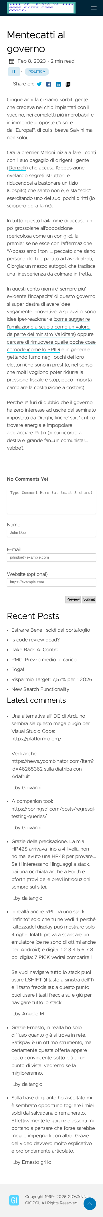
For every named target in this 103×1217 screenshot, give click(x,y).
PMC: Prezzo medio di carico (44, 659)
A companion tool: (32, 801)
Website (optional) (27, 574)
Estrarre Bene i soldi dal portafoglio (50, 630)
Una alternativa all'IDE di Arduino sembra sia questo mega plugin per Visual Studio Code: (50, 724)
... (53, 870)
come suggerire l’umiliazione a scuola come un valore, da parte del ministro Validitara (48, 327)
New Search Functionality (40, 689)
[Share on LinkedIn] (58, 84)
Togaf (18, 669)
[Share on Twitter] (39, 84)
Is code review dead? (35, 640)
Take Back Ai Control (35, 649)
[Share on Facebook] (49, 84)
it (14, 72)
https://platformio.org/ (36, 739)
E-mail (14, 549)
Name (13, 525)
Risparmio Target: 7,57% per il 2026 (51, 679)
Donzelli (17, 168)
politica (37, 72)
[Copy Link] (68, 84)
